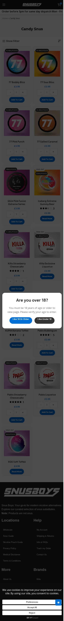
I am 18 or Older (21, 319)
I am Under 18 (44, 319)
